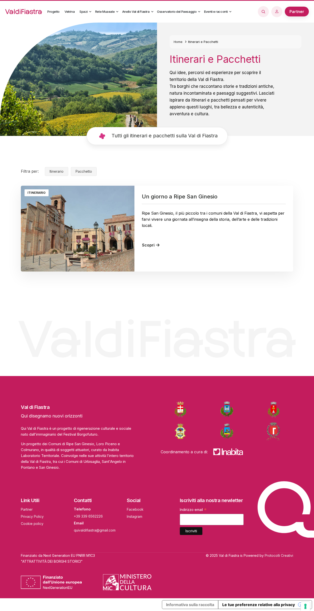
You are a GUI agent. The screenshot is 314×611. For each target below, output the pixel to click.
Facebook (135, 509)
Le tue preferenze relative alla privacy (258, 604)
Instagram (134, 516)
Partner (27, 509)
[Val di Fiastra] (24, 11)
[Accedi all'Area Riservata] (278, 11)
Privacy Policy (32, 516)
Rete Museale (105, 11)
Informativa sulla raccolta (190, 604)
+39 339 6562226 (88, 516)
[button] (90, 12)
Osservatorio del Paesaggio (176, 11)
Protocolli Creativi (279, 555)
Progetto (53, 11)
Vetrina (70, 11)
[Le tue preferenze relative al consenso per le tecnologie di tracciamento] (305, 606)
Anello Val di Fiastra (136, 11)
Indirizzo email (193, 510)
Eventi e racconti (216, 11)
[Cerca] (264, 11)
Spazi (83, 11)
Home (178, 42)
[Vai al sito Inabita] (228, 451)
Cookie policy (32, 523)
